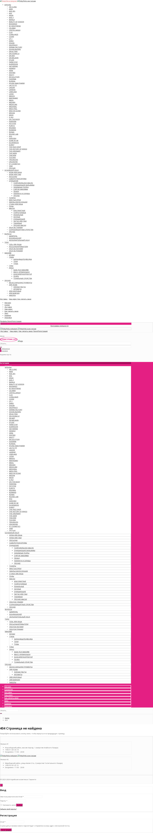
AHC (10, 13)
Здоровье (8, 318)
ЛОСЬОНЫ (13, 177)
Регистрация (6, 830)
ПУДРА (16, 276)
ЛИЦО (11, 268)
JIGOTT (11, 75)
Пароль (3, 801)
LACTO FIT (13, 85)
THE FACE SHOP (15, 147)
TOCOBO (12, 157)
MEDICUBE (13, 104)
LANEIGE (12, 90)
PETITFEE (12, 123)
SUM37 (11, 145)
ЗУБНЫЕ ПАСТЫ (19, 287)
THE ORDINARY (14, 151)
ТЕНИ (15, 261)
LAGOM (12, 87)
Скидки (7, 305)
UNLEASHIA (13, 162)
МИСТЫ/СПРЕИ (15, 200)
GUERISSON (13, 64)
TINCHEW (12, 155)
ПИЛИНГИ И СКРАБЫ (21, 193)
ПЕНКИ (16, 191)
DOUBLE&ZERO (15, 49)
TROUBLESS (13, 160)
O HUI (11, 117)
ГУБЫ (11, 266)
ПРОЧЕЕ (16, 196)
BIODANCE (13, 24)
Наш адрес (8, 309)
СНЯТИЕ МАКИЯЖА (20, 189)
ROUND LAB (13, 134)
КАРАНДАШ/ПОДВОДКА (22, 259)
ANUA (11, 15)
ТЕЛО (6, 242)
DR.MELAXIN (13, 58)
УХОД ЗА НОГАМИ (16, 249)
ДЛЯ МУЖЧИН (14, 293)
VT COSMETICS (14, 164)
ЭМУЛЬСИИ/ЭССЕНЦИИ (18, 202)
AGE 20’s (12, 11)
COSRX (11, 37)
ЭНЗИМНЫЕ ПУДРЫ (21, 187)
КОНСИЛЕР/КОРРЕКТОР (22, 274)
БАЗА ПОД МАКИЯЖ (21, 270)
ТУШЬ (15, 263)
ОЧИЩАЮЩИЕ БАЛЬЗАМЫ (23, 185)
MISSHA (12, 113)
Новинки (7, 315)
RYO (10, 136)
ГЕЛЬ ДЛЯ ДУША (15, 244)
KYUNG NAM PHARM (17, 83)
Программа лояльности (49, 326)
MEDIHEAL (13, 107)
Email (2, 822)
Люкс (6, 313)
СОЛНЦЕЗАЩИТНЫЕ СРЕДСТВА (21, 230)
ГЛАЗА (11, 257)
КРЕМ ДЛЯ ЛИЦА (15, 172)
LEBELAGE (13, 92)
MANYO (12, 96)
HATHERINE (13, 66)
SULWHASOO (14, 143)
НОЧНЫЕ (16, 217)
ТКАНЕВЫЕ (17, 223)
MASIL (11, 100)
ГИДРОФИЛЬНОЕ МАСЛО (23, 183)
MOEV (11, 115)
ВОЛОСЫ (7, 234)
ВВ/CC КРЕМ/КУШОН (21, 272)
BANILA (12, 20)
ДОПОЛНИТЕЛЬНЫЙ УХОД (19, 240)
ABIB (11, 9)
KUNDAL (12, 81)
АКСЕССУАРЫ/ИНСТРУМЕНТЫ (20, 283)
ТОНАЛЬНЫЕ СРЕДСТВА (22, 278)
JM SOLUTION (14, 77)
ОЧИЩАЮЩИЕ (19, 219)
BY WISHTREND (15, 26)
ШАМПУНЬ (13, 236)
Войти (19, 805)
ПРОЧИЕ (12, 168)
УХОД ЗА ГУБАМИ (16, 227)
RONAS (11, 132)
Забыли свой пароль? (8, 809)
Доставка (8, 307)
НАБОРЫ (12, 295)
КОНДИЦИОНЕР (15, 238)
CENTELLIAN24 (14, 30)
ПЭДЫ (11, 206)
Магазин (7, 303)
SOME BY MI (13, 140)
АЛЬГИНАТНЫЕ (19, 210)
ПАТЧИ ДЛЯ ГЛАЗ (20, 221)
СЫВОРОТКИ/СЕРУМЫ (17, 179)
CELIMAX (12, 28)
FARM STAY (13, 62)
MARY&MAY (13, 98)
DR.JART (12, 56)
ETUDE (11, 60)
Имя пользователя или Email (12, 797)
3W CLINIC (13, 7)
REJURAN (12, 128)
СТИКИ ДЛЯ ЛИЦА (16, 204)
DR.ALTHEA (13, 51)
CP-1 (10, 39)
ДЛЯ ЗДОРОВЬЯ (15, 291)
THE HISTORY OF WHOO (18, 149)
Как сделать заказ (11, 311)
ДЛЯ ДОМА (13, 285)
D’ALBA (11, 43)
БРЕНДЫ (7, 5)
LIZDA (11, 94)
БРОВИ (12, 255)
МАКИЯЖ (7, 253)
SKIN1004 (12, 138)
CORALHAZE (13, 34)
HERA (11, 70)
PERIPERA (12, 121)
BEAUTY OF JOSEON (16, 22)
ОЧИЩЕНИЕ (13, 181)
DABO (11, 41)
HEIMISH (12, 68)
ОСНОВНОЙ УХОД (11, 170)
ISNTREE (12, 73)
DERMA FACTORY (15, 47)
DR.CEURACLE (14, 53)
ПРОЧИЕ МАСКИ (19, 225)
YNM (11, 166)
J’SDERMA (12, 79)
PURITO (12, 126)
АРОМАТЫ (17, 289)
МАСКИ (12, 208)
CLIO (11, 32)
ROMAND (12, 130)
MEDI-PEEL (13, 109)
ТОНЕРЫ (12, 198)
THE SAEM (13, 153)
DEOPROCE (13, 45)
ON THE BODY (14, 119)
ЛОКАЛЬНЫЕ (18, 215)
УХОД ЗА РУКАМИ (16, 251)
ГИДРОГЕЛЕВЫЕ (19, 213)
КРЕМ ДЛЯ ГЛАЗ (15, 174)
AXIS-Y (11, 17)
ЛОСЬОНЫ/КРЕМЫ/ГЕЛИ (18, 247)
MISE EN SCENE (15, 111)
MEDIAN (12, 102)
